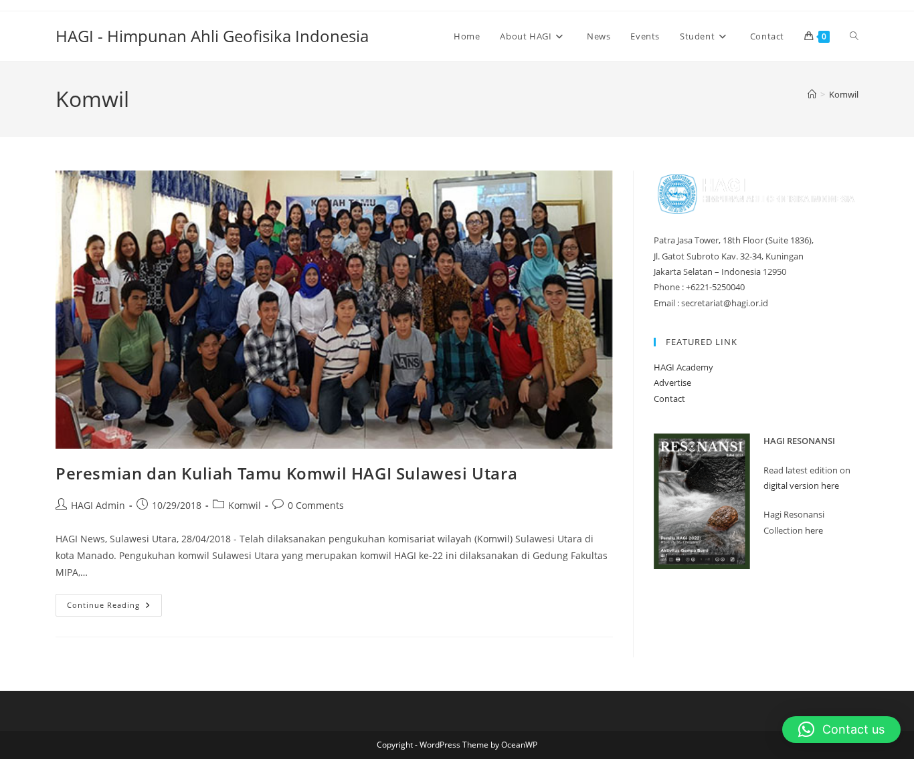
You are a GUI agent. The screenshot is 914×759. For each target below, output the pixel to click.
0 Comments (316, 505)
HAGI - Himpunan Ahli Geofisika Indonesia (212, 36)
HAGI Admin (98, 505)
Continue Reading (114, 608)
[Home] (812, 94)
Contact (669, 399)
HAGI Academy (683, 367)
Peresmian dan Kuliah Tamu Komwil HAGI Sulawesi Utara (286, 473)
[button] (841, 729)
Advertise (672, 382)
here (814, 530)
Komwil (843, 94)
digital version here (801, 485)
